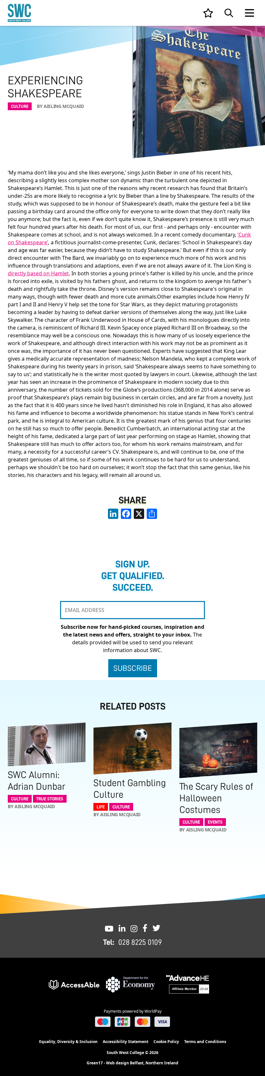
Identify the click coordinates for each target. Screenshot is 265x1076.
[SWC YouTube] (109, 928)
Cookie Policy (166, 1041)
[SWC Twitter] (156, 928)
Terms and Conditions (205, 1041)
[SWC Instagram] (134, 928)
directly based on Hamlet (38, 273)
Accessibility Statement (125, 1041)
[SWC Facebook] (145, 928)
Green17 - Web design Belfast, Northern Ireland (132, 1063)
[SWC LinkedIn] (122, 928)
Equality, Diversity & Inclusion (68, 1041)
